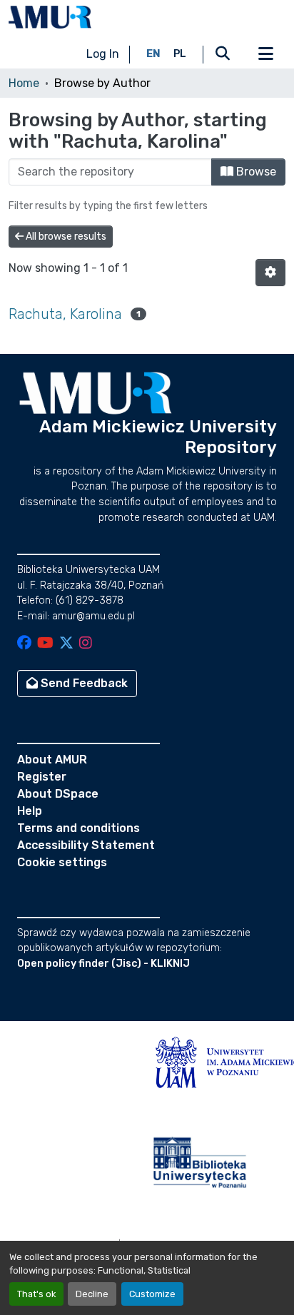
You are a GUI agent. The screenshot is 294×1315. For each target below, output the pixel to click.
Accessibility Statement (86, 845)
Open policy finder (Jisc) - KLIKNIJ (103, 964)
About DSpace (57, 794)
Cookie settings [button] (62, 862)
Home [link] (24, 83)
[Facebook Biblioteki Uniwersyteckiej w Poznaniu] (24, 644)
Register (41, 776)
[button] (50, 17)
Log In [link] (102, 54)
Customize (152, 1294)
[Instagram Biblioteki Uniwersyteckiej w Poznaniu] (85, 644)
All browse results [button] (65, 236)
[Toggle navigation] (265, 54)
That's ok (36, 1294)
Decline (92, 1294)
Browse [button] (254, 171)
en (153, 54)
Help (29, 811)
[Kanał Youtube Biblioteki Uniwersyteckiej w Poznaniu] (45, 644)
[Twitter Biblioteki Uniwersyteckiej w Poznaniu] (66, 644)
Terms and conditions (78, 828)
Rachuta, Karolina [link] (65, 314)
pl (179, 54)
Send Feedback (83, 683)
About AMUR (52, 759)
